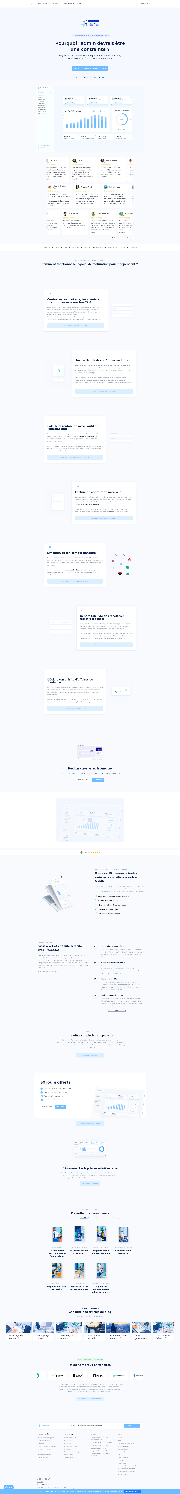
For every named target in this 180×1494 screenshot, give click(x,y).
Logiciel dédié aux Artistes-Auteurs (101, 1454)
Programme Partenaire (126, 1471)
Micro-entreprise (124, 1452)
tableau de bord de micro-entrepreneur (79, 570)
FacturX (111, 512)
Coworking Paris (124, 1457)
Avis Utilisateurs (123, 1446)
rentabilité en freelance (88, 436)
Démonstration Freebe (126, 1443)
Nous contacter (123, 1474)
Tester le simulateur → (132, 1491)
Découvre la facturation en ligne (104, 518)
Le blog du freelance (90, 1308)
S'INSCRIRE (132, 1425)
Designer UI (68, 1440)
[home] (31, 3)
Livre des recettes (44, 1452)
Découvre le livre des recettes (106, 645)
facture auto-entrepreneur (89, 504)
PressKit (40, 1482)
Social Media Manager (72, 1452)
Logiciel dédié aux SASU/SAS (101, 1442)
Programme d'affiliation (126, 1469)
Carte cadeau (123, 1449)
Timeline (121, 1460)
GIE (119, 1455)
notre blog (84, 1218)
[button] (43, 4)
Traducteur (68, 1457)
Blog (119, 1440)
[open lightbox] (90, 820)
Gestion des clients (44, 1440)
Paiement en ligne (44, 1455)
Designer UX (69, 1443)
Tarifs (79, 3)
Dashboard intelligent (46, 1438)
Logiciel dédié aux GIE (99, 1451)
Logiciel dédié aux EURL (100, 1445)
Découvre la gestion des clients (75, 326)
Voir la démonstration (90, 1184)
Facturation (42, 1443)
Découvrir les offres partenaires (90, 1398)
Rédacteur (68, 1449)
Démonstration (69, 3)
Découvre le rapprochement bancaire (75, 581)
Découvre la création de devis (104, 391)
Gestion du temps (44, 1449)
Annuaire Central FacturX (127, 1466)
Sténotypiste (68, 1455)
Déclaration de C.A (44, 1457)
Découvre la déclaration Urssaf (75, 708)
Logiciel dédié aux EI (98, 1448)
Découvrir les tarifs (90, 1055)
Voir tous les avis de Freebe (90, 1124)
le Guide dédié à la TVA (117, 1011)
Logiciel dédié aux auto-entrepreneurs (100, 1438)
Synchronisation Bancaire (47, 1446)
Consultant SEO (70, 1438)
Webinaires (122, 1463)
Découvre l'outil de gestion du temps (75, 457)
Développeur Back (71, 1446)
